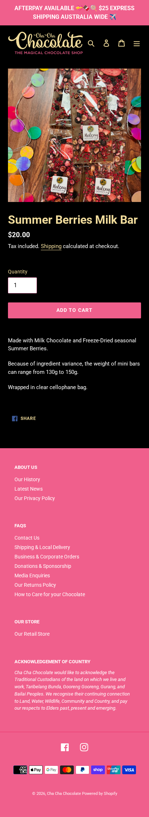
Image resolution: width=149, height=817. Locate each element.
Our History (27, 479)
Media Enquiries (32, 575)
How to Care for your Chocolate (49, 594)
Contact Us (26, 538)
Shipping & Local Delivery (42, 547)
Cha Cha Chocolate (64, 793)
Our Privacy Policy (34, 498)
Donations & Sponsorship (42, 566)
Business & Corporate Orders (46, 557)
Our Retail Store (32, 634)
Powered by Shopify (99, 793)
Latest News (28, 489)
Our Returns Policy (35, 585)
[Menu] (136, 43)
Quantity (17, 272)
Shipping (51, 246)
